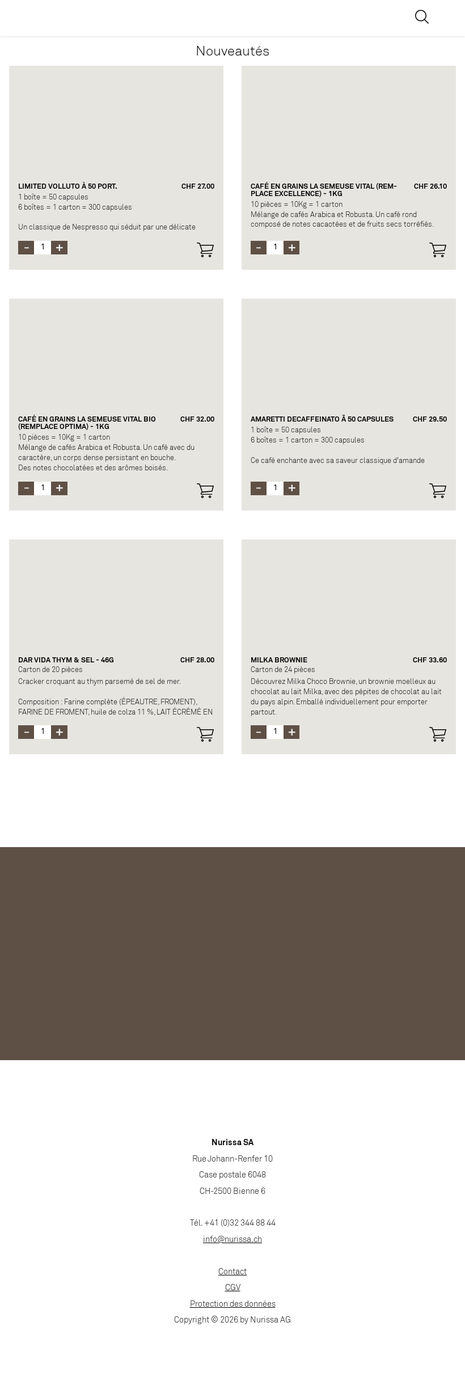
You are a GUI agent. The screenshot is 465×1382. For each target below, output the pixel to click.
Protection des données (233, 1304)
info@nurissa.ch (232, 1240)
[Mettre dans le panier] (205, 250)
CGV (232, 1288)
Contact (232, 1272)
